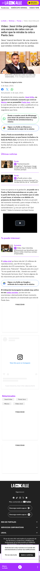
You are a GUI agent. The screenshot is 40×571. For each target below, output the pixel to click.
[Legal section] (37, 533)
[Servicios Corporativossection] (37, 527)
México (4, 102)
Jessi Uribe (29, 97)
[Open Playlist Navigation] (37, 567)
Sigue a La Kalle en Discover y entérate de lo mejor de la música (21, 128)
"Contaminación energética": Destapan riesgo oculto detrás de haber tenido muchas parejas (25, 167)
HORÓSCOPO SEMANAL (19, 8)
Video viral (19, 404)
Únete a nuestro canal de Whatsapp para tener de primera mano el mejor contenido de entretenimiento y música (22, 118)
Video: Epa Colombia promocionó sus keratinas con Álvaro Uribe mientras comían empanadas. (25, 251)
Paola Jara (26, 102)
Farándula (17, 245)
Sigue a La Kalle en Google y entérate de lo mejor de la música (21, 283)
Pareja (19, 21)
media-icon (20, 567)
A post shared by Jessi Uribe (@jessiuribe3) (20, 386)
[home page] (20, 485)
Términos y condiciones (16, 541)
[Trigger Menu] (3, 3)
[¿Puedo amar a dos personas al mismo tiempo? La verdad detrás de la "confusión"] (7, 178)
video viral (7, 261)
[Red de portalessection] (37, 522)
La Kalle (4, 21)
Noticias (12, 21)
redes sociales (12, 292)
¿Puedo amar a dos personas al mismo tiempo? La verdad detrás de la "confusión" (26, 180)
